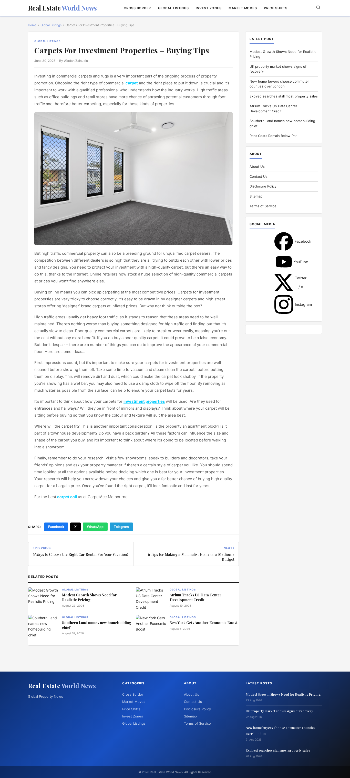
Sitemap (256, 196)
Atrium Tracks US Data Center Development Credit (195, 597)
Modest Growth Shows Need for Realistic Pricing (89, 597)
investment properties (144, 401)
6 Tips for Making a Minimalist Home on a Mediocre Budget (191, 557)
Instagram (283, 304)
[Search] (318, 8)
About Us (257, 166)
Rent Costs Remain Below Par (273, 136)
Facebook (56, 527)
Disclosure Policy (263, 186)
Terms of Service (263, 206)
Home (32, 25)
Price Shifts (275, 8)
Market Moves (243, 8)
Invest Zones (208, 8)
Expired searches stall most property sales (284, 96)
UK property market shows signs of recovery (279, 711)
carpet (132, 83)
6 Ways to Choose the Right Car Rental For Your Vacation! (80, 554)
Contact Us (258, 176)
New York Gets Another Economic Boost (204, 623)
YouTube (284, 262)
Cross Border (137, 8)
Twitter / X (283, 282)
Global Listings (173, 8)
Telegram (121, 527)
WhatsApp (95, 527)
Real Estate (62, 7)
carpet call (67, 496)
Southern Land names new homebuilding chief (96, 625)
